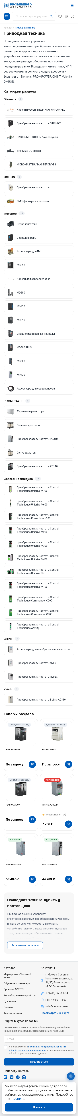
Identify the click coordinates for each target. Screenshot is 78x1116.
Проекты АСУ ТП (14, 989)
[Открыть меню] (72, 5)
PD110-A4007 (13, 804)
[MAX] (24, 1077)
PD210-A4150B (13, 864)
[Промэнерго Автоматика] (18, 5)
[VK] (11, 1077)
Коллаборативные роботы (20, 995)
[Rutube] (5, 1077)
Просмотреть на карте (55, 1013)
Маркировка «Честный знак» (17, 976)
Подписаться (39, 1062)
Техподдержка (13, 1013)
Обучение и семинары (17, 983)
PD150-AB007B (50, 804)
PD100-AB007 (13, 749)
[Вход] (72, 16)
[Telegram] (18, 1077)
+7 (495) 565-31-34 (57, 993)
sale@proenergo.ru (57, 1006)
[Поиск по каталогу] (34, 16)
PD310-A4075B (50, 864)
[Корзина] (66, 16)
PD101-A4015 (49, 749)
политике (17, 1098)
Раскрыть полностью (25, 945)
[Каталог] (7, 16)
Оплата (8, 1007)
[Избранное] (60, 16)
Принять (39, 1107)
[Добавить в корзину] (32, 764)
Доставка (10, 1001)
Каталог (8, 28)
